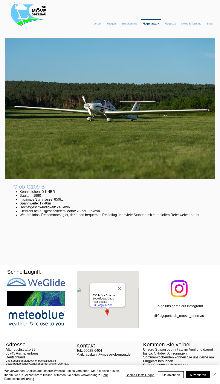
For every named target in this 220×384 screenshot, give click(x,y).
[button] (111, 22)
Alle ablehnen (171, 375)
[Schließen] (214, 375)
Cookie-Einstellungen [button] (140, 375)
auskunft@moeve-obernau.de (108, 354)
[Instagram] (179, 288)
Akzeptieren (198, 375)
